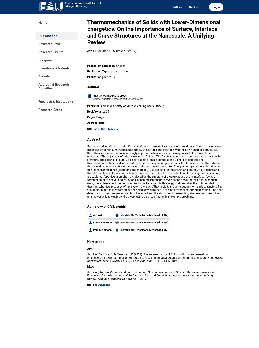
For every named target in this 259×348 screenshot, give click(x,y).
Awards (44, 76)
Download (104, 285)
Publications (47, 36)
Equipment (46, 60)
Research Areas (50, 110)
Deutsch (194, 7)
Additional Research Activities (53, 86)
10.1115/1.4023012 (105, 128)
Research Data (49, 44)
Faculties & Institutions (55, 102)
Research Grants (50, 52)
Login (216, 7)
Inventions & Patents (54, 68)
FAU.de (177, 7)
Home (42, 22)
